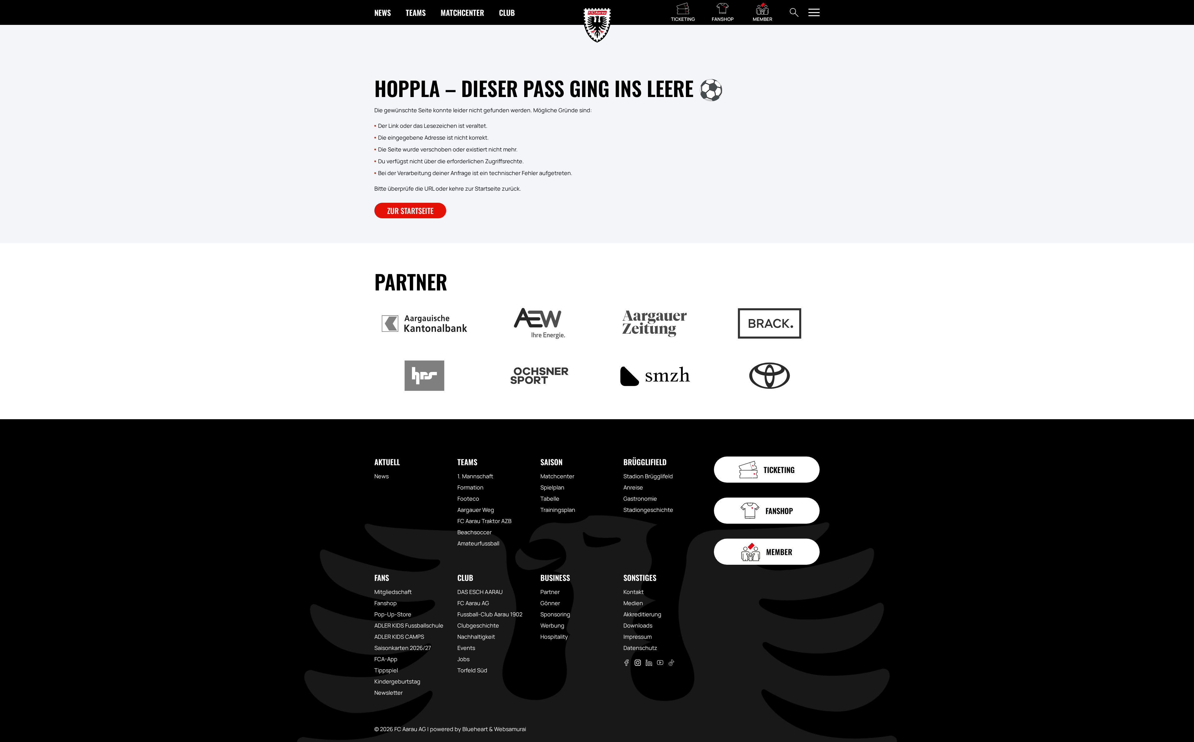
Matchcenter (557, 476)
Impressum (637, 636)
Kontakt (633, 592)
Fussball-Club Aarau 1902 (489, 614)
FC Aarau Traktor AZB (484, 521)
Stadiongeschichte (648, 509)
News (381, 476)
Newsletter (388, 692)
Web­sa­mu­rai (510, 729)
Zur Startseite (410, 210)
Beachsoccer (474, 532)
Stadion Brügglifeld (648, 476)
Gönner (550, 603)
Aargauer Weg (475, 509)
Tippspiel (386, 670)
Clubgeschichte (478, 625)
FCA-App (385, 659)
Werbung (552, 625)
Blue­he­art (475, 729)
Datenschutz (640, 648)
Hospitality (554, 636)
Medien (633, 603)
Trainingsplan (557, 509)
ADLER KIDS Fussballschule (408, 625)
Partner (550, 592)
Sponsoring (555, 614)
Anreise (633, 487)
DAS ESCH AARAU (480, 592)
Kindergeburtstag (397, 681)
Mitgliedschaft (393, 592)
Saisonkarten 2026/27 (402, 648)
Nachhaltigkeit (476, 636)
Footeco (468, 498)
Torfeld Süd (472, 670)
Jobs (463, 659)
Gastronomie (640, 498)
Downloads (637, 625)
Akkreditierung (642, 614)
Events (466, 648)
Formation (470, 487)
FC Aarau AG (473, 603)
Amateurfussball (478, 543)
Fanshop (385, 603)
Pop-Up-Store (392, 614)
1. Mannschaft (475, 476)
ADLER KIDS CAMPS (399, 636)
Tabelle (549, 498)
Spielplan (552, 487)
